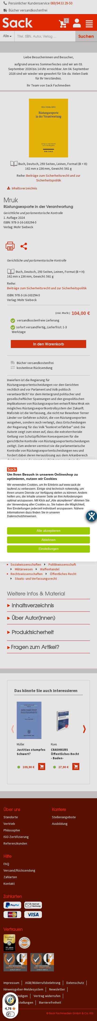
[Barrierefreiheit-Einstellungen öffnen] (91, 516)
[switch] (10, 1014)
